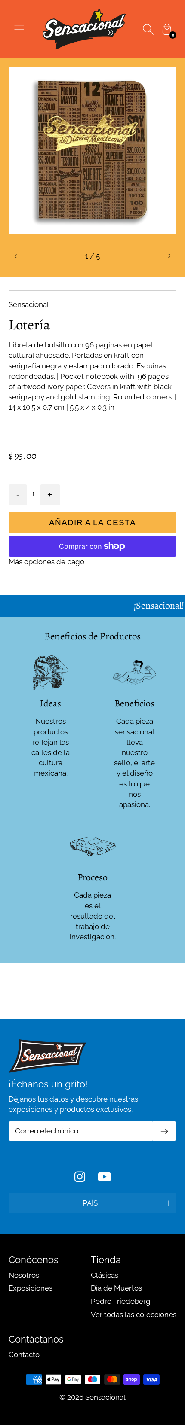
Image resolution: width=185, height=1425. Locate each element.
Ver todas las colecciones (133, 1314)
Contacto (24, 1354)
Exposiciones (30, 1288)
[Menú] (19, 29)
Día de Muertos (116, 1288)
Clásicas (104, 1275)
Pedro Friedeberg (121, 1301)
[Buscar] (148, 29)
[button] (17, 256)
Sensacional (105, 1397)
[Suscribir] (164, 1131)
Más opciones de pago (46, 561)
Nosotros (24, 1275)
